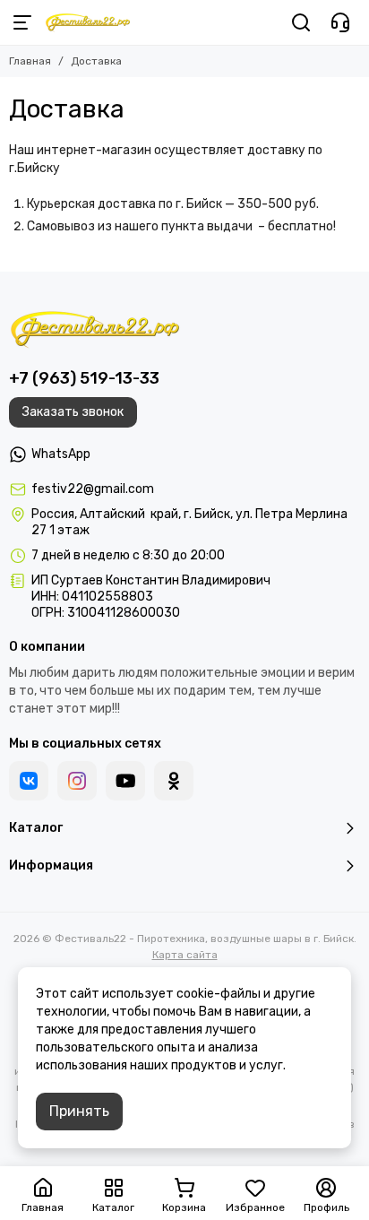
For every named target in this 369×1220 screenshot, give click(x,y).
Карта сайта (185, 954)
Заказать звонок (73, 412)
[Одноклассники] (173, 780)
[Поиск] (301, 22)
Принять (79, 1111)
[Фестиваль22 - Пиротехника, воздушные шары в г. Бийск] (88, 22)
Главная (30, 61)
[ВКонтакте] (28, 780)
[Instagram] (77, 780)
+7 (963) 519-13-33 (84, 378)
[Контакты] (340, 22)
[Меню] (22, 22)
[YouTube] (125, 780)
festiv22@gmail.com (92, 489)
